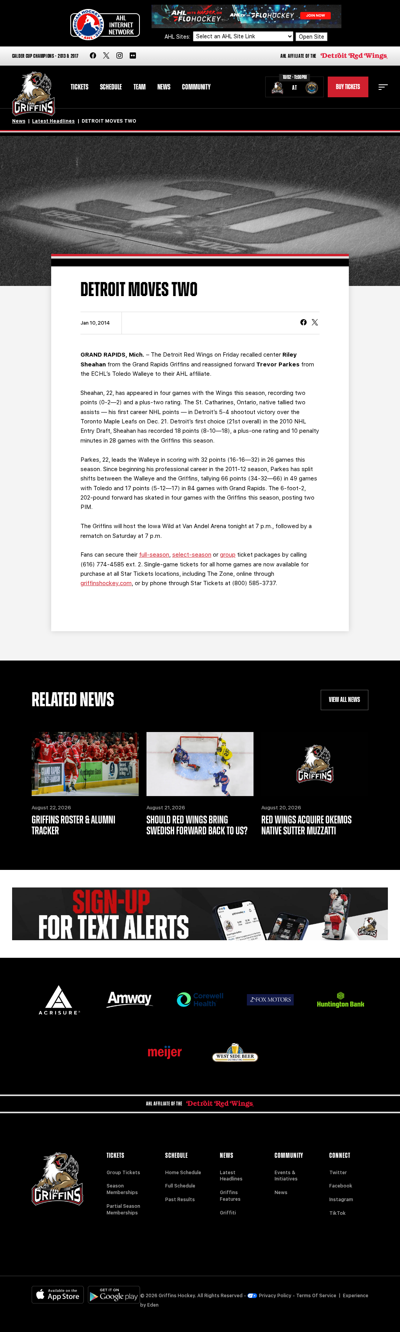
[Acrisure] (59, 999)
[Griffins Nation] (200, 913)
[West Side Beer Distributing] (235, 1052)
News (163, 87)
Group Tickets (123, 1172)
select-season (191, 554)
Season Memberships (122, 1189)
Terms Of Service (316, 1295)
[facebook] (93, 56)
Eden (153, 1305)
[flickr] (133, 56)
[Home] (33, 93)
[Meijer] (164, 1052)
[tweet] (315, 323)
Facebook (340, 1186)
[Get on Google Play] (114, 1294)
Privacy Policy (275, 1295)
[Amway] (129, 1000)
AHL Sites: (178, 37)
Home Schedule (183, 1172)
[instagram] (119, 56)
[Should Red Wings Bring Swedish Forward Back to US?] (200, 764)
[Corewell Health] (200, 999)
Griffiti (228, 1213)
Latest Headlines (53, 121)
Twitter (338, 1172)
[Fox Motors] (270, 999)
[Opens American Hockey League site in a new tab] (105, 24)
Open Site (311, 37)
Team (140, 87)
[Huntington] (340, 1000)
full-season (154, 554)
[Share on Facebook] (303, 323)
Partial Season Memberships (123, 1209)
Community (196, 87)
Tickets (79, 87)
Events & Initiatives (286, 1176)
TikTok (337, 1213)
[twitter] (106, 56)
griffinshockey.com (106, 583)
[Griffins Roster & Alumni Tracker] (85, 764)
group (228, 554)
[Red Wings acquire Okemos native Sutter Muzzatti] (314, 764)
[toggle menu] (383, 87)
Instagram (341, 1199)
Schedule (111, 87)
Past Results (180, 1199)
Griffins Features (230, 1196)
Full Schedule (180, 1186)
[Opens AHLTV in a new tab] (246, 16)
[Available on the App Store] (58, 1294)
